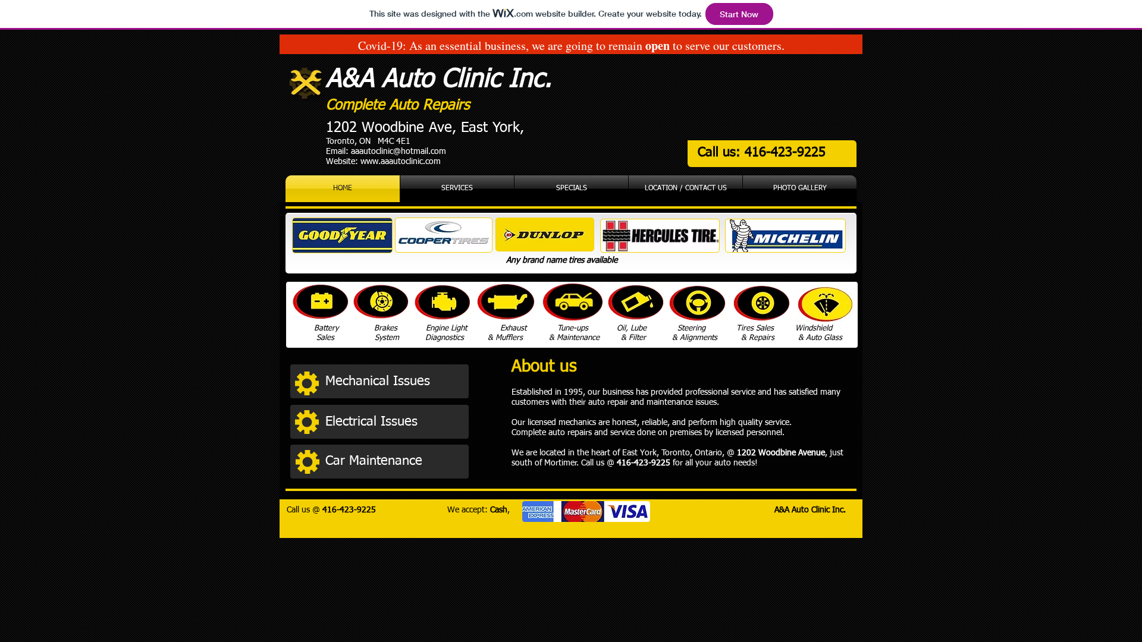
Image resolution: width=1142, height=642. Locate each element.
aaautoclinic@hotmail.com (398, 151)
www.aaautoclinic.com (400, 162)
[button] (393, 381)
